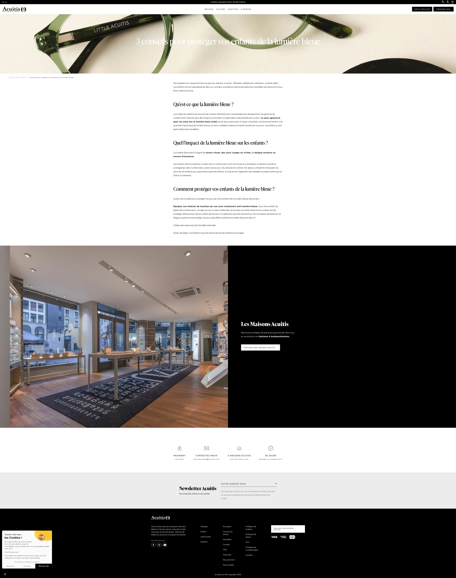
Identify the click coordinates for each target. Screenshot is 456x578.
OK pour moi (44, 566)
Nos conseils (21, 77)
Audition (233, 9)
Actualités (227, 539)
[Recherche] (443, 2)
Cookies (249, 555)
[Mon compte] (447, 2)
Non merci (10, 566)
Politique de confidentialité (252, 548)
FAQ (225, 550)
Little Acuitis (205, 537)
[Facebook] (153, 545)
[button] (5, 574)
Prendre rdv (443, 9)
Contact (226, 544)
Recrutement (229, 560)
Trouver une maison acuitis (283, 529)
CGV (247, 542)
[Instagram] (159, 545)
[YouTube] (165, 545)
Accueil (11, 77)
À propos (246, 9)
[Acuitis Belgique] (14, 9)
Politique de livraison (251, 527)
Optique (209, 9)
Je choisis (27, 566)
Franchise (227, 555)
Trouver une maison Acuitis (259, 348)
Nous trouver (422, 9)
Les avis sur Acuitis (228, 533)
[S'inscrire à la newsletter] (276, 484)
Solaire (220, 9)
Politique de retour (251, 535)
